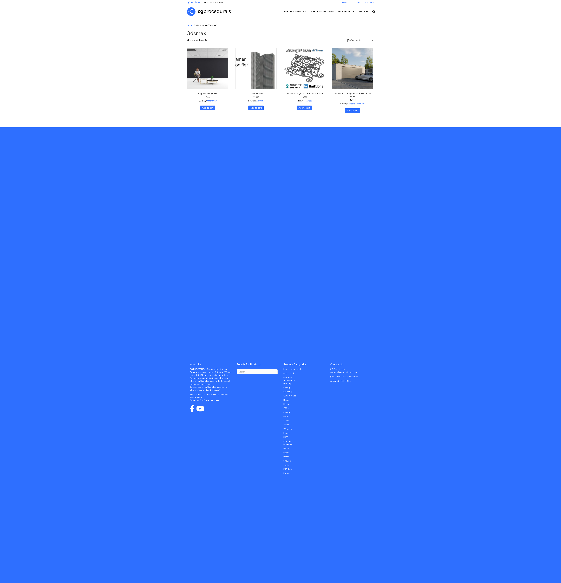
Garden (286, 448)
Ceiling (286, 387)
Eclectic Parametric (356, 103)
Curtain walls (289, 395)
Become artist (346, 11)
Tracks (286, 465)
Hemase (308, 100)
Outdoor (287, 441)
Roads (286, 456)
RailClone (287, 377)
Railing (286, 412)
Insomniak (211, 100)
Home (189, 25)
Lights (286, 452)
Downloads (369, 2)
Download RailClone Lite (201, 400)
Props (286, 473)
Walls (286, 424)
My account (347, 2)
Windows (287, 429)
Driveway (287, 444)
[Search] (372, 11)
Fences (286, 433)
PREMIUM (287, 469)
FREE (285, 437)
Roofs (286, 416)
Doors (286, 400)
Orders (358, 2)
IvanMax (260, 100)
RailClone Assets (294, 11)
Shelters (287, 460)
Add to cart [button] (207, 107)
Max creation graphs (292, 369)
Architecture (289, 380)
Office (286, 408)
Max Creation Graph (322, 11)
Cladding (287, 391)
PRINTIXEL (346, 381)
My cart (363, 11)
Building (287, 383)
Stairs (286, 420)
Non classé (288, 373)
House (286, 404)
